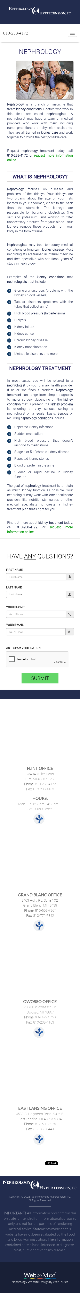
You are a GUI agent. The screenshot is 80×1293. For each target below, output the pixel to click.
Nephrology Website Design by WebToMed (40, 1282)
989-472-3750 (45, 1017)
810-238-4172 (15, 33)
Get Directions (39, 818)
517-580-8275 (45, 1123)
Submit (40, 678)
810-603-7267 (45, 910)
